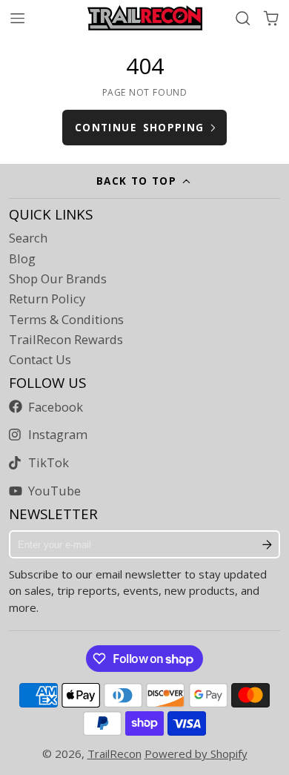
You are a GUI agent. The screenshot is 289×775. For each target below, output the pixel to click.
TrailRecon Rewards (66, 339)
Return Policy (47, 298)
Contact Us (40, 359)
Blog (22, 258)
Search (28, 238)
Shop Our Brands (58, 278)
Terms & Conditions (66, 319)
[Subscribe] (267, 544)
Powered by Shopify (196, 753)
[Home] (144, 17)
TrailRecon (114, 753)
